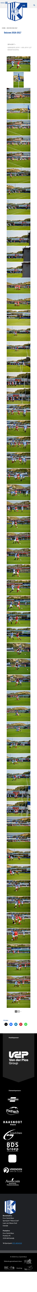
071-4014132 (17, 1243)
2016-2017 (11, 44)
